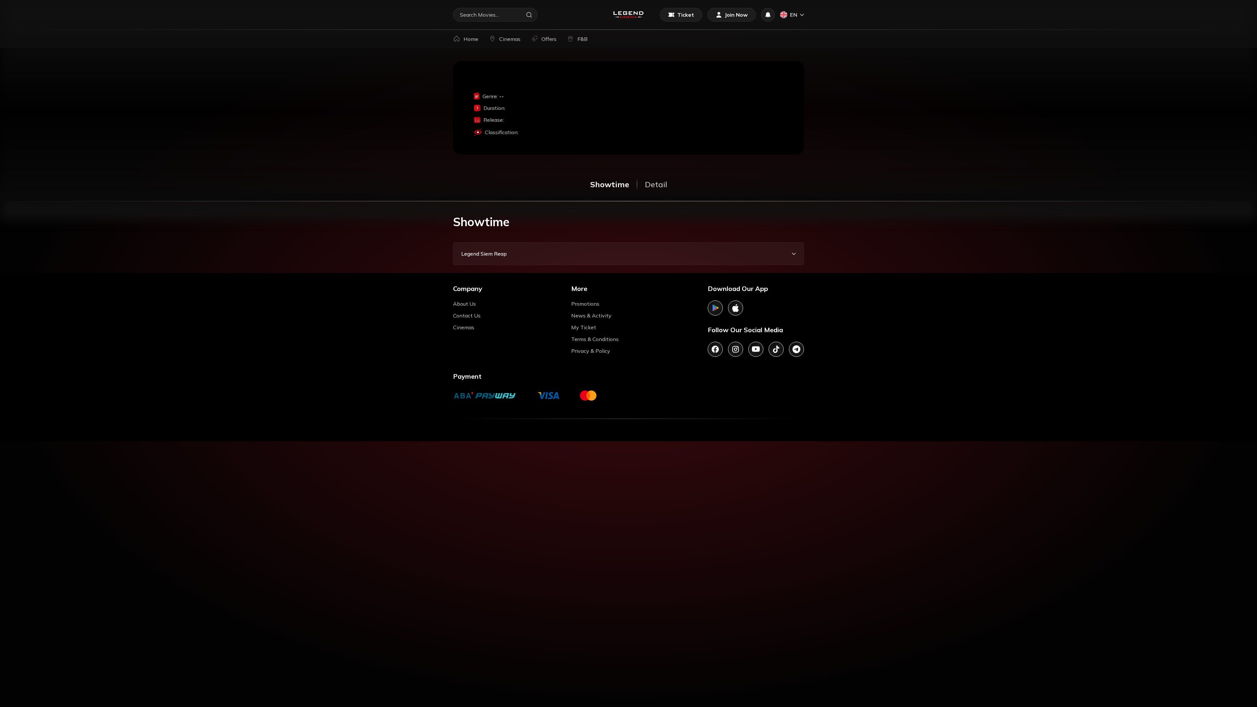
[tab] (609, 184)
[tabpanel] (628, 239)
